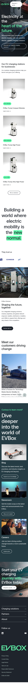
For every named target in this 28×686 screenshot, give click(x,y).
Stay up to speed (8, 514)
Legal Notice (5, 662)
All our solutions (14, 192)
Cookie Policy (5, 659)
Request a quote (14, 4)
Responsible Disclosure (8, 669)
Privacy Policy (5, 655)
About (4, 619)
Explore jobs (7, 551)
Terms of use (5, 665)
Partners (5, 614)
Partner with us (7, 328)
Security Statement (7, 672)
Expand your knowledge (10, 476)
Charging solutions (10, 609)
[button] (24, 395)
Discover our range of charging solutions (12, 46)
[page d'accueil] (6, 4)
